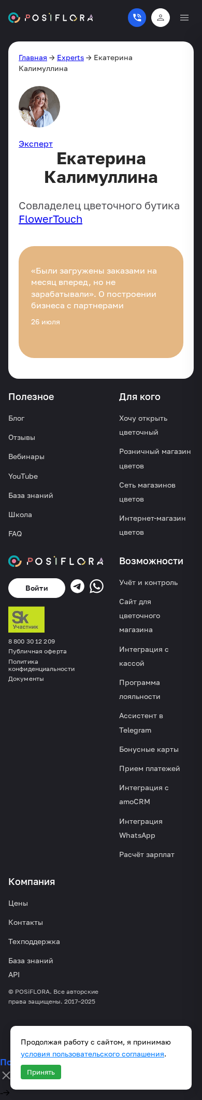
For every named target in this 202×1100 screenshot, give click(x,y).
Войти (36, 587)
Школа (20, 514)
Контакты (25, 922)
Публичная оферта (37, 651)
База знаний (30, 495)
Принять (41, 1072)
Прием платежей (149, 768)
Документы (26, 678)
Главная (33, 57)
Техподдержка (34, 941)
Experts (70, 57)
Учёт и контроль (148, 582)
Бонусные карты (149, 749)
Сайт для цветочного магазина (139, 615)
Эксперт (36, 143)
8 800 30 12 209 (31, 641)
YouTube (23, 476)
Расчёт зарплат (147, 854)
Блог (16, 417)
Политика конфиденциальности (41, 665)
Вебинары (26, 456)
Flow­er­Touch (50, 218)
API (14, 974)
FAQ (15, 533)
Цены (18, 902)
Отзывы (21, 437)
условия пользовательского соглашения (92, 1053)
